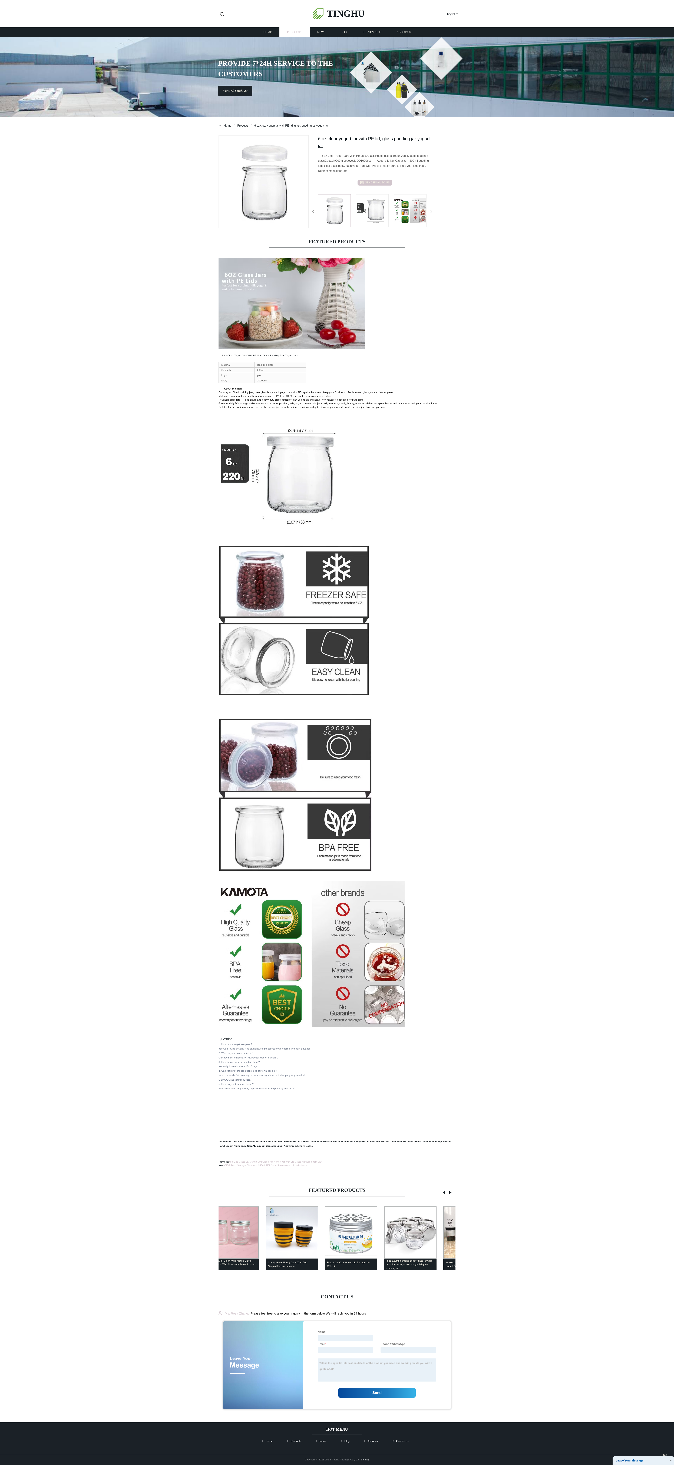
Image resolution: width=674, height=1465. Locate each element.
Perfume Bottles (379, 1141)
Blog (344, 32)
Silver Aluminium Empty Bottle (295, 1145)
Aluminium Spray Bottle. (354, 1141)
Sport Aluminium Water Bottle (255, 1141)
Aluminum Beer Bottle (286, 1141)
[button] (222, 14)
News (321, 32)
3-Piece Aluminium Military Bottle (320, 1141)
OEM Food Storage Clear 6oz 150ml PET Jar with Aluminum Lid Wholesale (266, 1165)
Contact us (372, 32)
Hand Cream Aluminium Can (235, 1145)
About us (404, 32)
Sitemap (364, 1459)
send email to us (377, 182)
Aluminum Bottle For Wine (405, 1141)
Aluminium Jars (228, 1141)
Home (267, 32)
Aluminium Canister (264, 1145)
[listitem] (337, 210)
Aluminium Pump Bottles (436, 1141)
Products (294, 32)
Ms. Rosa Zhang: (237, 1313)
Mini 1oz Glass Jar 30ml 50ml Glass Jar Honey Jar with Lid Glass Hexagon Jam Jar (275, 1161)
